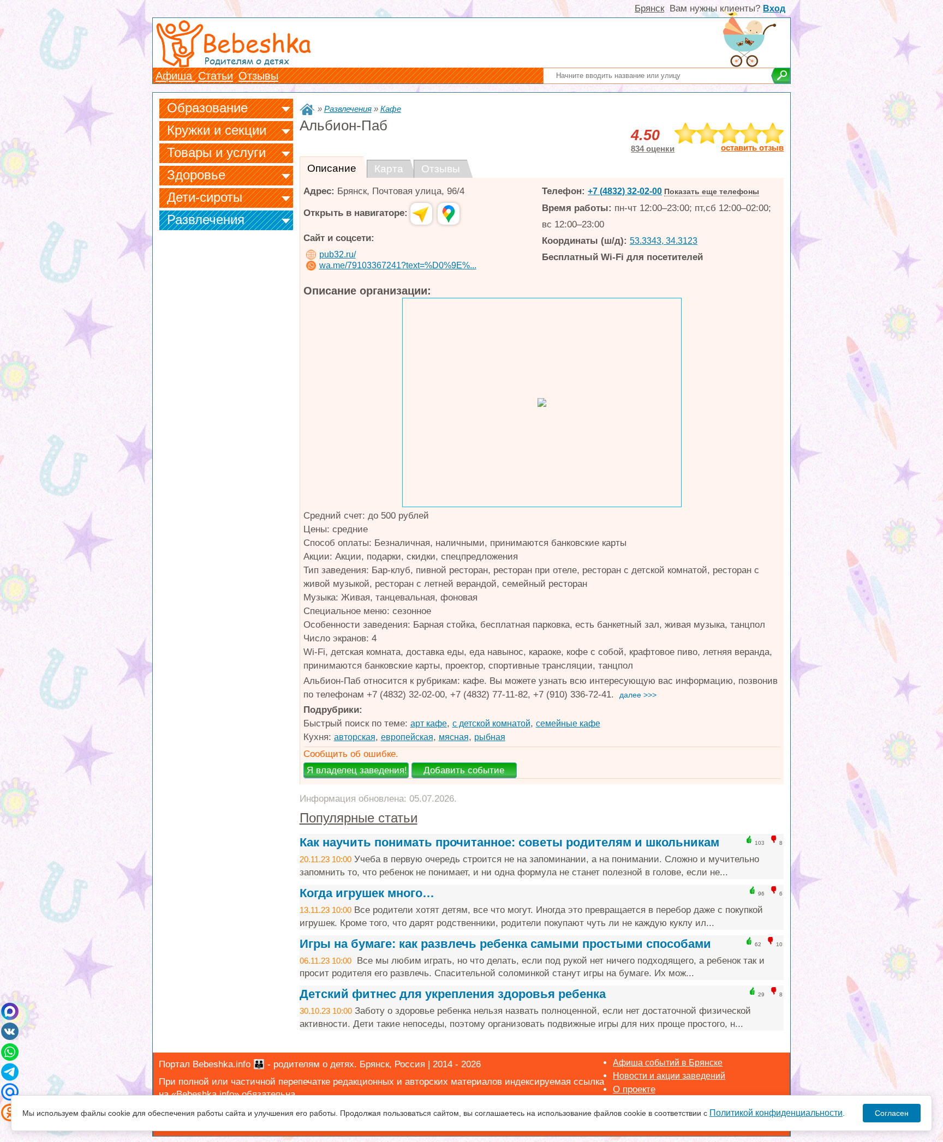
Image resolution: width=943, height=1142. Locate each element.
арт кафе (428, 723)
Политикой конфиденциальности (776, 1112)
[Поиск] (780, 76)
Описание (331, 168)
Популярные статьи (358, 817)
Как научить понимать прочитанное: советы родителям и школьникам (509, 842)
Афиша (175, 76)
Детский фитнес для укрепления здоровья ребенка (453, 994)
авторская (354, 737)
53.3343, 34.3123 (663, 240)
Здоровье (196, 174)
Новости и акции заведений (669, 1075)
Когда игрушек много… (367, 893)
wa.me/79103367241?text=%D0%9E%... (397, 265)
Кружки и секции (216, 130)
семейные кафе (568, 723)
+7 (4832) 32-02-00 (625, 191)
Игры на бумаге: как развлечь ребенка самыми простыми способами (505, 944)
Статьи (215, 76)
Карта (388, 169)
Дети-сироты (204, 197)
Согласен (892, 1113)
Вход (774, 8)
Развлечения (205, 219)
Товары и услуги (216, 152)
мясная (454, 737)
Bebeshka (256, 42)
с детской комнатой (491, 723)
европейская (407, 737)
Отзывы (258, 76)
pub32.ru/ (337, 254)
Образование (207, 107)
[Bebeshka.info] (307, 109)
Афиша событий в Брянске (668, 1062)
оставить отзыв (752, 148)
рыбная (489, 737)
